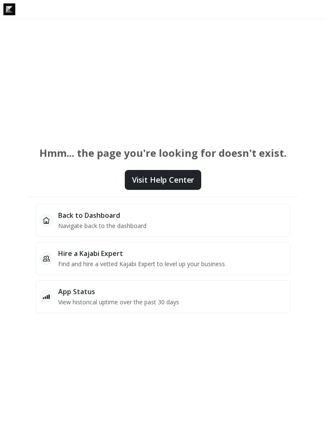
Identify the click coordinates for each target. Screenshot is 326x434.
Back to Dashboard (89, 215)
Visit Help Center (163, 180)
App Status (76, 291)
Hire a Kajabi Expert (90, 253)
